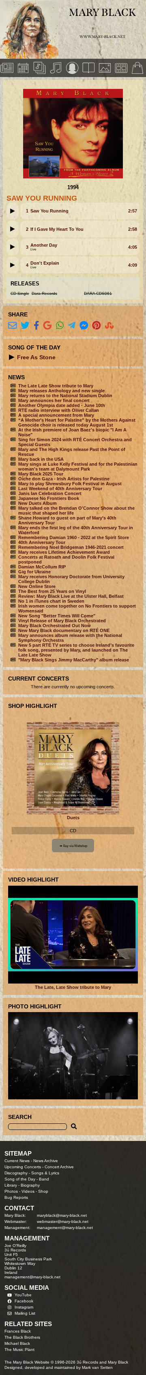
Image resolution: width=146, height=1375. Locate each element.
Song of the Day (19, 1179)
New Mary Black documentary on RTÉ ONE (64, 630)
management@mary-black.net (65, 1227)
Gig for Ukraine (34, 571)
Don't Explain (44, 263)
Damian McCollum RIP (42, 566)
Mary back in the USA (41, 459)
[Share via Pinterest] (96, 326)
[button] (12, 211)
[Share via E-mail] (12, 326)
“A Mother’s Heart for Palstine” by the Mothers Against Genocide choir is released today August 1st (76, 422)
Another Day (43, 245)
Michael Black (17, 1343)
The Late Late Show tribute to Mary (55, 385)
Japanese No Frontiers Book (48, 498)
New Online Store (37, 586)
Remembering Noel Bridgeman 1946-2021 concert (71, 547)
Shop (43, 1191)
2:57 (132, 210)
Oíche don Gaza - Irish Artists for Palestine (64, 478)
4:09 (132, 265)
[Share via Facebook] (36, 326)
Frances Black (17, 1331)
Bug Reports (16, 1197)
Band (44, 1179)
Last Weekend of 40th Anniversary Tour (60, 488)
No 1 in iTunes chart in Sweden (51, 601)
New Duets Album (37, 503)
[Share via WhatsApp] (60, 326)
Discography (16, 1173)
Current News (17, 1160)
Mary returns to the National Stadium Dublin (65, 395)
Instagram (24, 1307)
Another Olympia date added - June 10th (61, 405)
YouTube (23, 1295)
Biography (30, 1185)
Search (20, 1117)
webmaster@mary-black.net (62, 1221)
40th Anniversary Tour (41, 542)
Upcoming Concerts (22, 1167)
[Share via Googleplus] (47, 326)
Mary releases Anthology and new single (61, 390)
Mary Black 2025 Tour (40, 473)
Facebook (24, 1301)
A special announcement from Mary (56, 415)
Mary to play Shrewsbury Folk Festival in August (70, 483)
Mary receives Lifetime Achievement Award (64, 552)
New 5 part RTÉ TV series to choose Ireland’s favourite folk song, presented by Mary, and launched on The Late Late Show (76, 650)
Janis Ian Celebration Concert (50, 493)
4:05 (132, 247)
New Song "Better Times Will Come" (56, 615)
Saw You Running (49, 210)
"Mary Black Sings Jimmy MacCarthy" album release (73, 659)
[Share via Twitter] (25, 326)
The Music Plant (19, 1349)
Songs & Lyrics (45, 1173)
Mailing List (25, 1313)
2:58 (132, 229)
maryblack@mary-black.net (62, 1215)
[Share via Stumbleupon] (109, 326)
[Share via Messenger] (83, 326)
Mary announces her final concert (54, 400)
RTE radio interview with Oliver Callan (58, 410)
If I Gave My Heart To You (57, 229)
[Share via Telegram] (71, 326)
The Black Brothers (22, 1337)
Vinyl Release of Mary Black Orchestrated (62, 620)
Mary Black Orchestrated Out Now (54, 625)
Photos (11, 1191)
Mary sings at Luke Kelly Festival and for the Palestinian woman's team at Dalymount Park (77, 466)
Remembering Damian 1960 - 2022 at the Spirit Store (73, 537)
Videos (27, 1191)
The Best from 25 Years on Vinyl (52, 591)
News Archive (45, 1160)
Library (10, 1185)
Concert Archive (59, 1167)
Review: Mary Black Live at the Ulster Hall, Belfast (71, 596)
